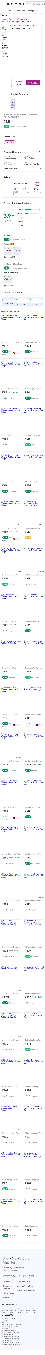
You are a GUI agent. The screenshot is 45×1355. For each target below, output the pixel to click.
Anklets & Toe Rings (10, 22)
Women (12, 19)
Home (4, 19)
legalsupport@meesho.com (11, 1342)
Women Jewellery (24, 19)
